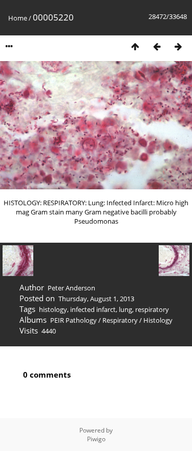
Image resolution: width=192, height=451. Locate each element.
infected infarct (93, 309)
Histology (158, 320)
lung (125, 309)
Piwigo (96, 439)
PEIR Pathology (73, 320)
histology (53, 309)
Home (17, 18)
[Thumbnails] (135, 46)
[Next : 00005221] (178, 46)
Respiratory (120, 320)
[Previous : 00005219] (156, 46)
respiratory (152, 309)
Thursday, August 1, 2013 (96, 298)
